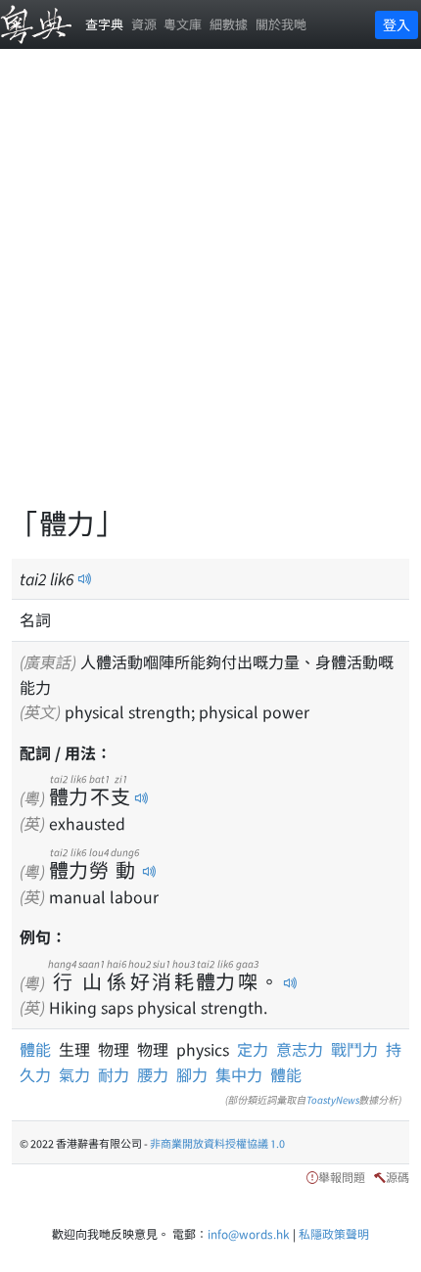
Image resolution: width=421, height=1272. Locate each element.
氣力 (74, 1074)
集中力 (238, 1074)
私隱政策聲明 (334, 1233)
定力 (252, 1049)
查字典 (104, 24)
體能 (39, 1049)
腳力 (192, 1074)
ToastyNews (332, 1099)
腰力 (152, 1074)
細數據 (229, 24)
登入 (396, 24)
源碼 (397, 1176)
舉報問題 (341, 1176)
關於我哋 (281, 24)
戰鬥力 (354, 1049)
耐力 (113, 1074)
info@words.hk (249, 1233)
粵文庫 (183, 24)
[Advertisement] (210, 288)
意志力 (299, 1049)
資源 (144, 24)
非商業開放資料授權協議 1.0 (217, 1143)
